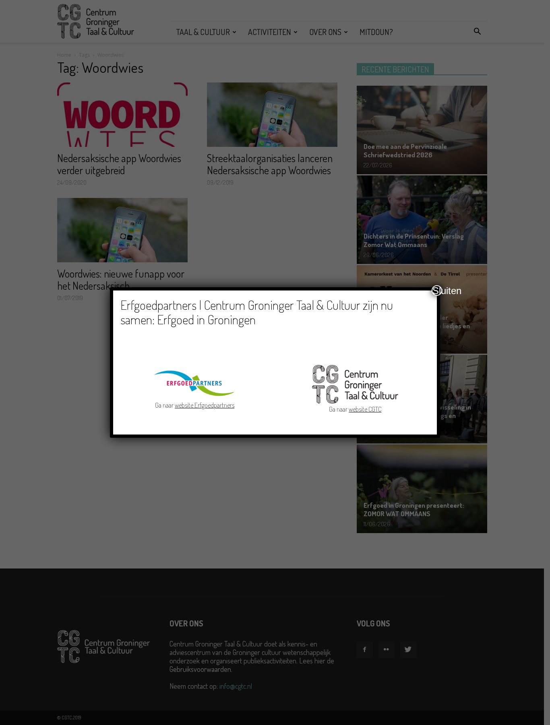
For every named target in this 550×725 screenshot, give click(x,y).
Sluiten (437, 290)
